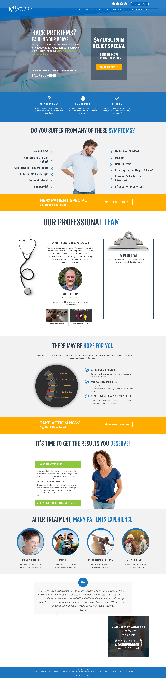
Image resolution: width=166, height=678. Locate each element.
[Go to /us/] (70, 279)
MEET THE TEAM (70, 294)
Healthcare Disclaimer (82, 671)
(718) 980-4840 (44, 75)
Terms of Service (128, 671)
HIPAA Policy (94, 671)
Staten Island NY (116, 671)
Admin (35, 671)
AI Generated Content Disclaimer (83, 675)
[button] (109, 67)
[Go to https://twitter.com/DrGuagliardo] (117, 4)
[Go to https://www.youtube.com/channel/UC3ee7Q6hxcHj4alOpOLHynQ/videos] (121, 4)
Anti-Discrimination (54, 671)
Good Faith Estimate (68, 671)
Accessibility (42, 671)
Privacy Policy (104, 671)
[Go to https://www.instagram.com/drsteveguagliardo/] (125, 4)
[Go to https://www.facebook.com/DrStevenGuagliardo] (113, 4)
